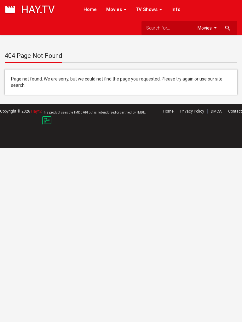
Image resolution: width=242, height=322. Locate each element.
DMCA (216, 111)
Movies (114, 9)
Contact (235, 111)
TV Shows (147, 9)
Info (176, 9)
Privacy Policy (192, 111)
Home (90, 9)
